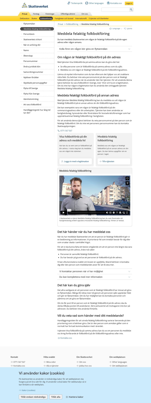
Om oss (85, 14)
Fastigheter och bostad (64, 18)
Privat (24, 14)
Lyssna (129, 28)
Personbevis (28, 34)
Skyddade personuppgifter (35, 83)
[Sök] (131, 10)
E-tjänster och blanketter (99, 18)
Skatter (34, 18)
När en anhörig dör (32, 45)
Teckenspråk (76, 3)
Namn (26, 50)
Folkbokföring (46, 18)
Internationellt (81, 18)
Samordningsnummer (33, 72)
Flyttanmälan (29, 23)
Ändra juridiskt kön (31, 66)
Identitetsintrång (30, 99)
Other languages (96, 3)
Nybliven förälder (31, 77)
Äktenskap (28, 55)
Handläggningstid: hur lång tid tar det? (36, 111)
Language (116, 28)
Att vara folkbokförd (32, 104)
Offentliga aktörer (68, 14)
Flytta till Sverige (30, 88)
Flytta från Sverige (31, 93)
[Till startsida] (35, 7)
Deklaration (24, 18)
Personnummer (30, 61)
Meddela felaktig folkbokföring (37, 29)
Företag (36, 14)
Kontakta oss (116, 3)
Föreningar (50, 14)
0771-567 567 (66, 130)
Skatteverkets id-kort (32, 39)
